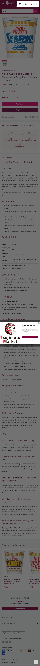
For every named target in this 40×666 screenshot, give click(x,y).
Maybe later (30, 340)
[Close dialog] (39, 323)
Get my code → (30, 337)
